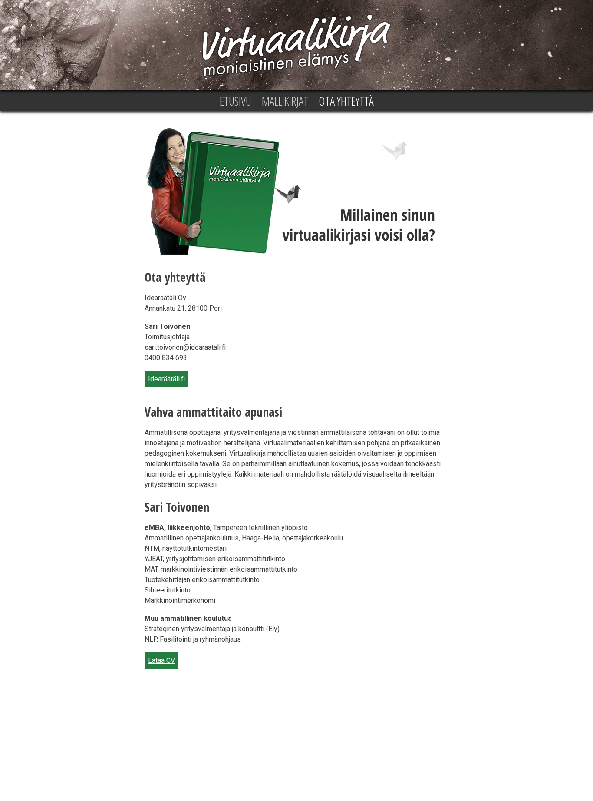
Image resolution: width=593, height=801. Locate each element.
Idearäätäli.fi (166, 379)
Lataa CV (161, 660)
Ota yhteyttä (346, 101)
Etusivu (235, 101)
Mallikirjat (285, 101)
